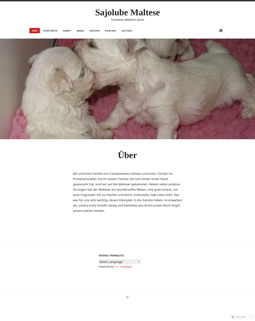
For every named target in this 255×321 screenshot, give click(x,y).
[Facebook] (220, 30)
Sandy (67, 30)
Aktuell (127, 30)
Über (35, 30)
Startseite (50, 30)
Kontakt (111, 30)
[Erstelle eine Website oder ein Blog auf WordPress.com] (127, 297)
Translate (126, 266)
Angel (81, 30)
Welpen (95, 30)
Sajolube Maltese (127, 12)
